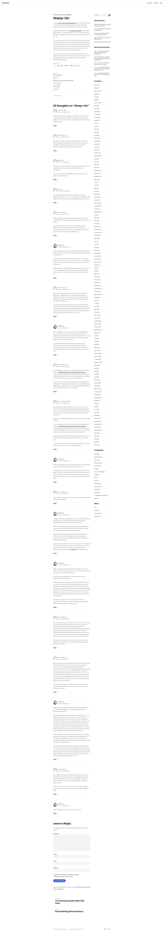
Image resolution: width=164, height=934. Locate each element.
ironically (73, 549)
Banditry (5, 3)
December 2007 (97, 388)
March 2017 (97, 135)
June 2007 (96, 406)
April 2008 (96, 377)
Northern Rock (97, 483)
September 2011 (98, 262)
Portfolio (156, 3)
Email (55, 861)
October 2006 (97, 427)
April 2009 (96, 344)
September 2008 (98, 362)
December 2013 (97, 203)
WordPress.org (97, 516)
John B (59, 245)
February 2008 (97, 383)
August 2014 (97, 179)
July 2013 (96, 214)
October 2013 (97, 208)
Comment (56, 833)
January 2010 (97, 318)
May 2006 (96, 439)
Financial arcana (97, 465)
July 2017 (96, 123)
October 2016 (97, 141)
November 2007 (97, 391)
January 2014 (97, 200)
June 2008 (96, 371)
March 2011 (97, 276)
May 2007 (96, 409)
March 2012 (97, 250)
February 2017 (97, 138)
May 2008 (96, 374)
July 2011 (96, 267)
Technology (96, 492)
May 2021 (96, 88)
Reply (55, 125)
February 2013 (97, 226)
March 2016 (97, 149)
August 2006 (97, 433)
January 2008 (97, 385)
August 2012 (97, 238)
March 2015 (97, 167)
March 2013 (97, 223)
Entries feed (96, 510)
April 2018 (96, 108)
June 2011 (96, 270)
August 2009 (97, 332)
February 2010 (97, 315)
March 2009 (97, 347)
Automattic (81, 929)
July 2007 (96, 403)
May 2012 (96, 247)
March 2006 (97, 444)
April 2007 (96, 412)
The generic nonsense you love (100, 495)
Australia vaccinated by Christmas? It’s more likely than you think (102, 74)
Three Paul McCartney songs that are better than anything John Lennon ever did (101, 69)
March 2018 (97, 111)
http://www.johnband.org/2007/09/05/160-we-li (72, 372)
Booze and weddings (57, 74)
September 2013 (98, 211)
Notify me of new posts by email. (63, 876)
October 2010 (97, 291)
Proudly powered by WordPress (60, 929)
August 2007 (97, 400)
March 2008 (97, 380)
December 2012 (97, 229)
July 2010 (96, 300)
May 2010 (96, 306)
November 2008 (97, 356)
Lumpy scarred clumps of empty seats (102, 42)
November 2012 (97, 232)
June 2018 (96, 105)
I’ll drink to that (56, 86)
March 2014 (97, 194)
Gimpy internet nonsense (99, 471)
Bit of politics (57, 14)
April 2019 (96, 99)
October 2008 (97, 359)
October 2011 (97, 259)
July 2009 (96, 335)
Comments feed (97, 513)
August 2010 (97, 297)
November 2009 (97, 324)
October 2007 (97, 394)
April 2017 (96, 132)
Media (95, 477)
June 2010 (96, 303)
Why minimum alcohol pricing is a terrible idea (63, 80)
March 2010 (97, 312)
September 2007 (98, 397)
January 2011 (97, 282)
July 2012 (96, 241)
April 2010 (96, 309)
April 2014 (96, 191)
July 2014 (96, 182)
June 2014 (96, 185)
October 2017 (97, 117)
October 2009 (97, 326)
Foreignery (96, 468)
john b (59, 160)
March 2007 (97, 415)
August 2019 (97, 93)
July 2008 (96, 368)
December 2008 (97, 353)
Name (55, 854)
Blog (161, 3)
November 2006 (97, 424)
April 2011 (96, 273)
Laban (95, 62)
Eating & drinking (67, 14)
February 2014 (97, 197)
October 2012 (97, 235)
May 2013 (96, 217)
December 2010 (97, 285)
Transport (96, 498)
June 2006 (96, 436)
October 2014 (97, 173)
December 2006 (97, 421)
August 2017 (97, 120)
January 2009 (97, 350)
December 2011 (97, 256)
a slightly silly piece (75, 30)
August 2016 (97, 144)
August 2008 (97, 365)
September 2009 (98, 329)
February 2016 (97, 152)
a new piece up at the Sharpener (67, 23)
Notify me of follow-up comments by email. (66, 874)
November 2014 (97, 170)
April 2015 (96, 164)
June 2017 (96, 126)
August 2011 (97, 265)
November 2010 (97, 288)
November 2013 (97, 206)
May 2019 (96, 96)
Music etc (96, 480)
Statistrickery (97, 489)
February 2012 (97, 253)
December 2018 (97, 102)
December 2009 (97, 321)
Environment (97, 460)
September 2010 (98, 294)
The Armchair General (99, 57)
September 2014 (98, 176)
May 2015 (96, 161)
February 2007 (97, 418)
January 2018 (97, 114)
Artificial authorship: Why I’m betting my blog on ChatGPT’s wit (101, 52)
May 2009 (96, 341)
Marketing (96, 474)
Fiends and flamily (98, 462)
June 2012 (96, 244)
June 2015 (96, 158)
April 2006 (96, 442)
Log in (95, 507)
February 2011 (97, 279)
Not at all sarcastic (98, 486)
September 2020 (98, 91)
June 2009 (96, 338)
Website (55, 868)
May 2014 (96, 188)
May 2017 (96, 129)
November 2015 (97, 155)
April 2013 (96, 220)
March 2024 (97, 85)
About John (149, 3)
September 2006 (98, 430)
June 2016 (96, 147)
